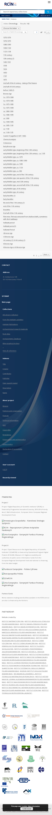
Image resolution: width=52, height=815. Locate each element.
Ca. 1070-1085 (8, 101)
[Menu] (49, 2)
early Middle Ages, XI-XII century (14, 189)
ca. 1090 (6, 118)
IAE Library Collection (10, 315)
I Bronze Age (7, 233)
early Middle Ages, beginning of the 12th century (20, 150)
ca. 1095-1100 (8, 125)
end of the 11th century (11, 206)
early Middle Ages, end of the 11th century (18, 175)
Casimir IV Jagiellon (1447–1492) (14, 136)
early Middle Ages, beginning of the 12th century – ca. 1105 (24, 153)
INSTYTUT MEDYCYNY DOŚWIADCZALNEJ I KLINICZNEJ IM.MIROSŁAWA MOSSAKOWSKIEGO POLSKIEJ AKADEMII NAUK (25, 660)
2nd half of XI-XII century (11, 87)
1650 (5, 73)
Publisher (6, 378)
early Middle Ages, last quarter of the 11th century (21, 178)
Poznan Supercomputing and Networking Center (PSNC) (27, 811)
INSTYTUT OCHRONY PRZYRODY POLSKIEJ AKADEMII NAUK (26, 663)
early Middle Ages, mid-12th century (16, 182)
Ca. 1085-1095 (8, 115)
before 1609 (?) (8, 90)
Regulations (7, 435)
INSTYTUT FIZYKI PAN (33, 690)
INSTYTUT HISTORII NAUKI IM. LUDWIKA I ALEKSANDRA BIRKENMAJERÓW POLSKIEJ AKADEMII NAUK (26, 679)
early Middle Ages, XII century (13, 192)
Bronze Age (7, 94)
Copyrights (7, 430)
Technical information (11, 420)
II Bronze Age (8, 244)
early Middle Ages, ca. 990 (12, 171)
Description (7, 388)
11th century (7, 55)
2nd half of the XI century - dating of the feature (20, 83)
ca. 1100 (6, 129)
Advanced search (45, 15)
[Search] (48, 12)
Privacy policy (8, 444)
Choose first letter (10, 28)
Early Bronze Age (9, 146)
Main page (6, 302)
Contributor (7, 374)
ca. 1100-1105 (8, 132)
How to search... (6, 15)
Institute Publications (10, 324)
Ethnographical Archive (11, 343)
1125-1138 (7, 51)
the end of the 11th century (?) (13, 203)
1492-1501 (7, 62)
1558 (5, 66)
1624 (5, 69)
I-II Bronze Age (8, 237)
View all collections (9, 351)
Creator (5, 369)
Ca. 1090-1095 (8, 122)
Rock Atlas (6, 334)
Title (4, 364)
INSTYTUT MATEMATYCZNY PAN (13, 621)
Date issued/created (10, 383)
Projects (6, 416)
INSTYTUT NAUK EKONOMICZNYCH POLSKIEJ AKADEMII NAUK (27, 682)
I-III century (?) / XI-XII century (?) (14, 240)
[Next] (48, 32)
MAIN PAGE (5, 19)
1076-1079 (7, 41)
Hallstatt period (9, 223)
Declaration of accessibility (12, 449)
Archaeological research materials (15, 329)
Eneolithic (6, 210)
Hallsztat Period (9, 230)
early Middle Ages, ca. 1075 (13, 157)
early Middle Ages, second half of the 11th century (21, 185)
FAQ (4, 425)
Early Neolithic (8, 199)
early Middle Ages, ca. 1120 (13, 168)
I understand (26, 809)
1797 (5, 76)
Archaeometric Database (12, 339)
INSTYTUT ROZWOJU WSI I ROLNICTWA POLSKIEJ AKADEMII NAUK (23, 685)
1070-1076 (7, 37)
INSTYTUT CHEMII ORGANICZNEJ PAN (25, 643)
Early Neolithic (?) (9, 196)
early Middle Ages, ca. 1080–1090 (15, 160)
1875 (5, 80)
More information (34, 806)
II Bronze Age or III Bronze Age (14, 247)
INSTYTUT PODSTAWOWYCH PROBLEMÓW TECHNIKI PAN (21, 665)
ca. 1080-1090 (8, 111)
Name (5, 393)
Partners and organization (12, 411)
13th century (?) (8, 59)
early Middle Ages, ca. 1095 (13, 164)
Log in (5, 469)
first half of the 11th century (13, 213)
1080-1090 (7, 44)
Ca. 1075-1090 (8, 108)
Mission (5, 406)
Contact (5, 454)
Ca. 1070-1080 (8, 97)
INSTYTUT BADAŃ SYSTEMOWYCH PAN (27, 627)
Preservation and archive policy (14, 440)
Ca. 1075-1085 (8, 104)
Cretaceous (7, 143)
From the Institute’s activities (13, 320)
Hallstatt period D (9, 226)
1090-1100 (7, 48)
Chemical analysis (9, 139)
